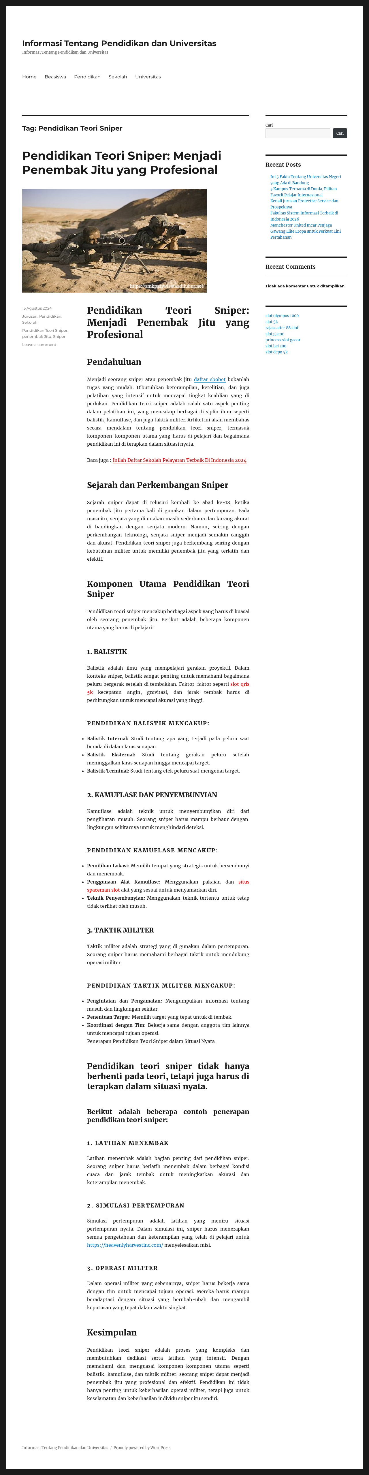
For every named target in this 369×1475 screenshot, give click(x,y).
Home (29, 77)
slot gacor (275, 333)
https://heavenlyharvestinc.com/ (125, 1245)
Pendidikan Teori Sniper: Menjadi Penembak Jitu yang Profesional (121, 162)
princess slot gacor (283, 340)
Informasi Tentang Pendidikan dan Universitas (119, 43)
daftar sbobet (210, 379)
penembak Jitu (36, 336)
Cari (269, 125)
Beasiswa (55, 77)
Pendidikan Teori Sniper (44, 330)
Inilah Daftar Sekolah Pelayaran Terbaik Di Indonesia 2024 (179, 460)
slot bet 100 (276, 346)
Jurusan (29, 316)
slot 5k (272, 321)
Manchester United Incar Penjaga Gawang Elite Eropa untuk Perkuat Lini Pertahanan (305, 231)
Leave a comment (39, 344)
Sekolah (118, 77)
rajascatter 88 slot (282, 327)
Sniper (59, 336)
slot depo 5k (277, 352)
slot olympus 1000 (282, 315)
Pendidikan (87, 77)
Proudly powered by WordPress (142, 1447)
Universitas (148, 77)
